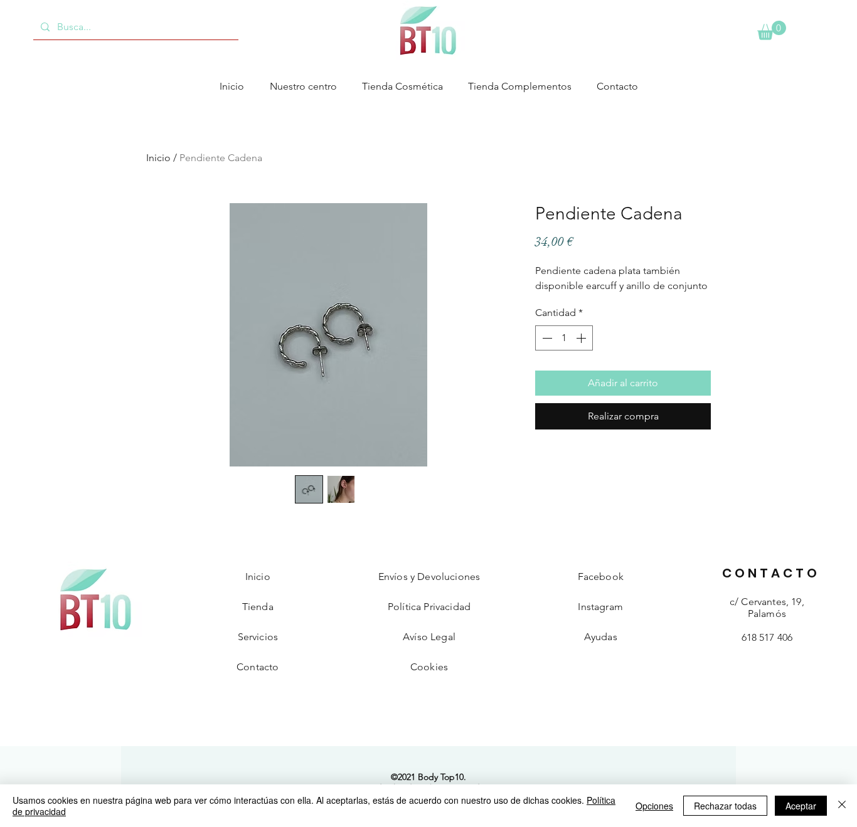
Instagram (600, 607)
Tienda (258, 607)
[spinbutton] (564, 338)
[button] (771, 30)
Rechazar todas (725, 805)
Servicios (258, 637)
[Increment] (582, 338)
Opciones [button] (654, 805)
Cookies (429, 667)
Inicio (158, 158)
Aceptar (800, 805)
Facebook (601, 576)
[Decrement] (546, 338)
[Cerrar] (841, 805)
